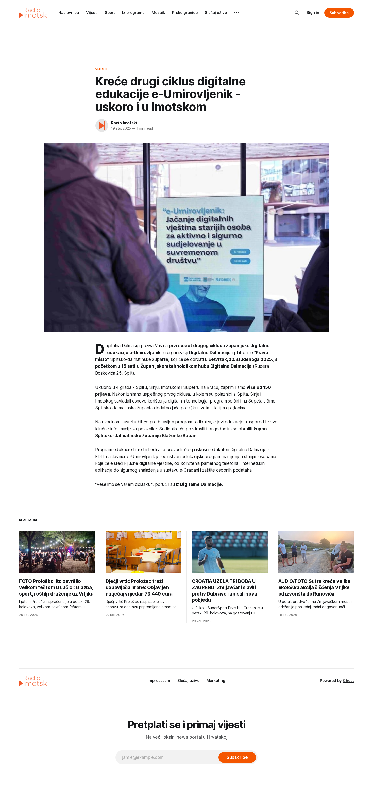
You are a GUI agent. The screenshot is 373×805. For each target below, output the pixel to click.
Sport (110, 12)
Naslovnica (68, 12)
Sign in (313, 12)
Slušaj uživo (216, 12)
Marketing (216, 680)
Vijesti (92, 12)
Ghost (348, 680)
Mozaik (158, 12)
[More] (236, 13)
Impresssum (159, 680)
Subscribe (339, 12)
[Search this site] (297, 13)
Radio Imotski (124, 122)
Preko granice (185, 12)
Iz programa (133, 12)
